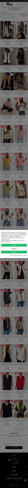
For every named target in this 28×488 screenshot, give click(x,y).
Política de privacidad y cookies (18, 255)
